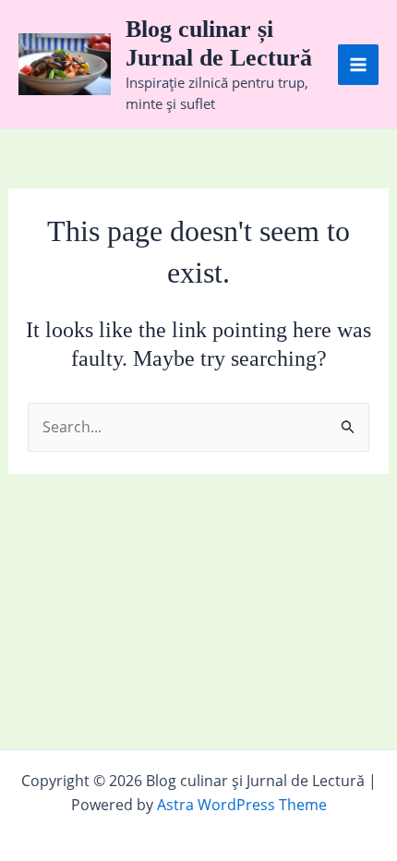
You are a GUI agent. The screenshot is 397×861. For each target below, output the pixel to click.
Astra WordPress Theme (242, 804)
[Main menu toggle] (358, 64)
